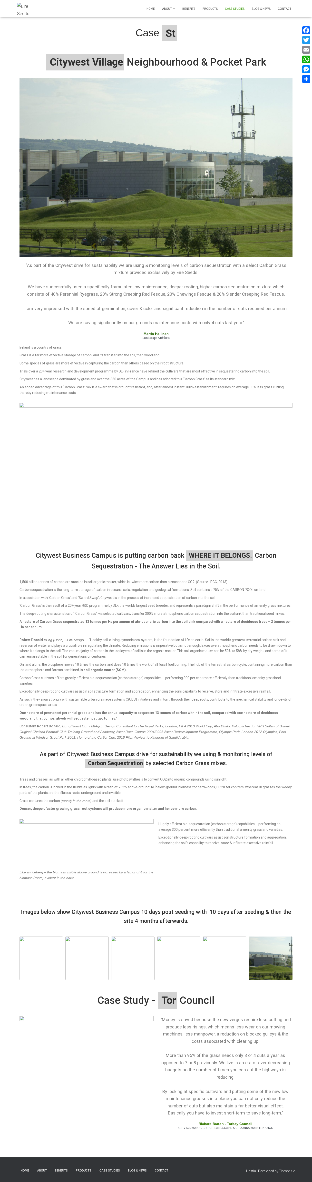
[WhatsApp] (306, 59)
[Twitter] (306, 40)
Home (150, 8)
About (167, 8)
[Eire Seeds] (26, 9)
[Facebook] (306, 30)
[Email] (306, 50)
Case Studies (234, 8)
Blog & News (261, 8)
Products (210, 8)
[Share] (306, 79)
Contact (284, 8)
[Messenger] (306, 69)
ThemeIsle (287, 1171)
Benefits (188, 8)
